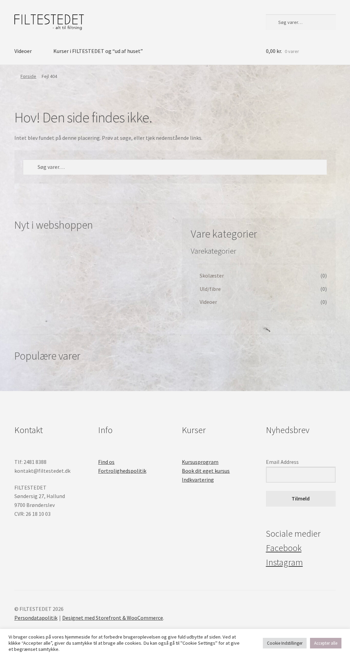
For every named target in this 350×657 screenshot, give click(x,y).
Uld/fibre (210, 288)
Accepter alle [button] (325, 643)
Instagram (284, 562)
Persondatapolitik (35, 617)
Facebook (283, 547)
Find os (106, 461)
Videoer (23, 51)
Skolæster (212, 275)
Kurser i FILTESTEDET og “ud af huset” (98, 51)
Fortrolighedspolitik (122, 470)
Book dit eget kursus (206, 470)
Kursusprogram (200, 461)
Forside (28, 76)
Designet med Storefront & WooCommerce (112, 617)
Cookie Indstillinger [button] (284, 643)
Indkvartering (198, 479)
